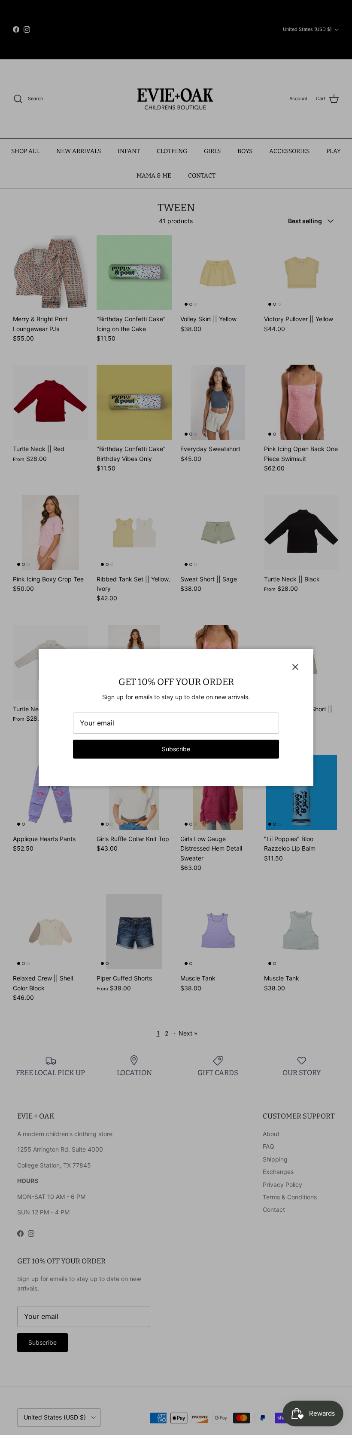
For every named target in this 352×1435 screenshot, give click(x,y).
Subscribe (176, 749)
